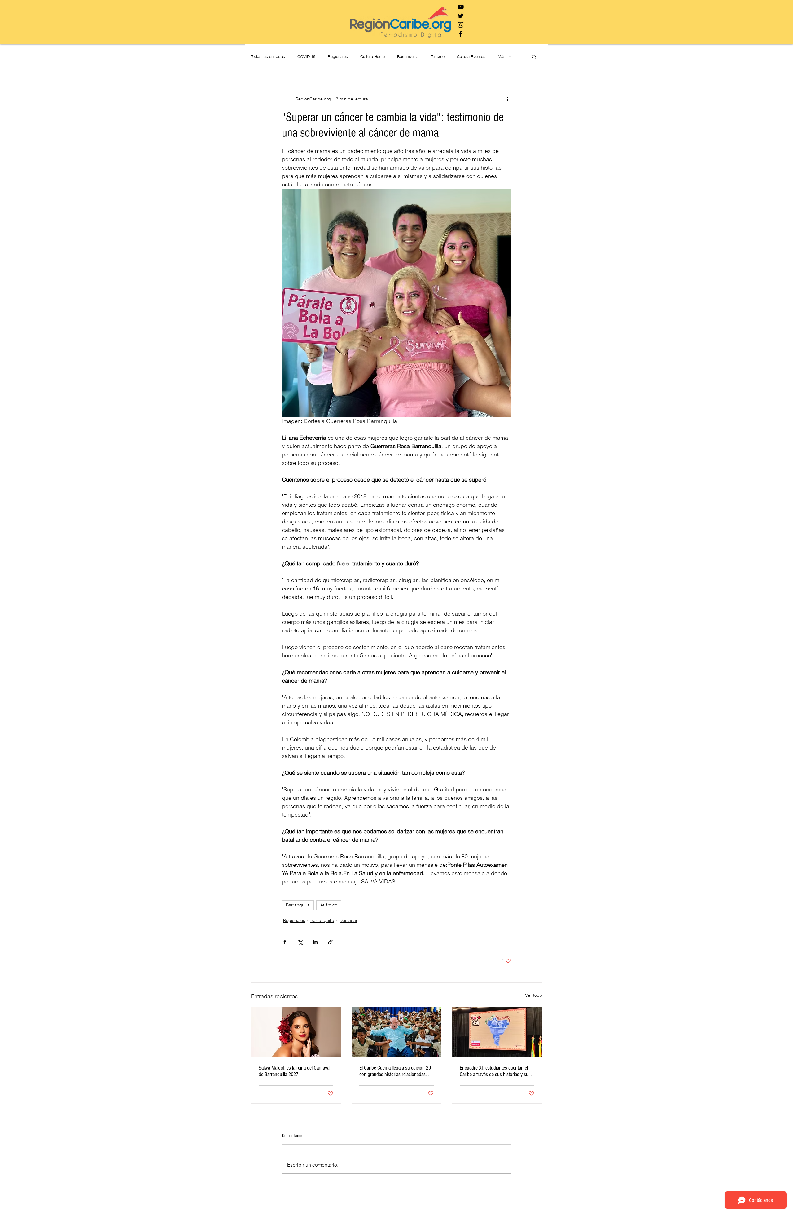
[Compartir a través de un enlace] (330, 942)
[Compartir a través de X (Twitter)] (300, 942)
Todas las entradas (268, 56)
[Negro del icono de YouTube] (460, 7)
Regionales (338, 56)
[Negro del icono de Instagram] (460, 25)
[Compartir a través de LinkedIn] (315, 942)
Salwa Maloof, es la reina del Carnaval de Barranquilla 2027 (294, 1071)
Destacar (348, 920)
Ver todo (533, 995)
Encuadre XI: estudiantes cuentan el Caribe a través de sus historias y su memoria (494, 1071)
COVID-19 (306, 56)
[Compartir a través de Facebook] (285, 942)
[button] (534, 56)
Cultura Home (372, 56)
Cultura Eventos (471, 56)
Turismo (438, 56)
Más (502, 56)
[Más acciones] (507, 99)
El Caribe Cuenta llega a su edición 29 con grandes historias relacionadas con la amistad (395, 1071)
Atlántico (328, 905)
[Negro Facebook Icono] (460, 34)
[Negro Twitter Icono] (460, 16)
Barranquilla (407, 56)
